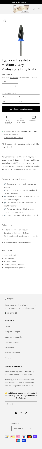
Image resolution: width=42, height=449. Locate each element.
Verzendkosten (14, 77)
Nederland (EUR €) (20, 428)
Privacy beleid (10, 347)
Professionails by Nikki (17, 445)
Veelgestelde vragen (12, 332)
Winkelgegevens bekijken (13, 137)
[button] (2, 9)
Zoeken (7, 326)
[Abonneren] (34, 404)
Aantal (4, 81)
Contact (8, 358)
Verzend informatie (12, 342)
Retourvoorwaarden (12, 353)
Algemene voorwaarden (14, 337)
